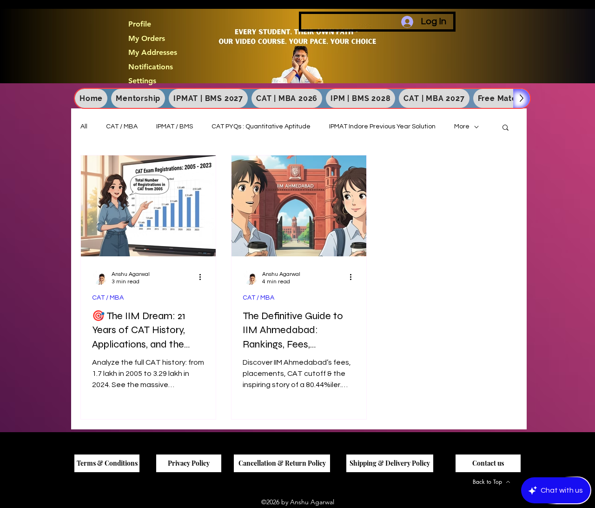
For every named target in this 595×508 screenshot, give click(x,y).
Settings (142, 81)
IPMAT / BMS (174, 126)
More (461, 126)
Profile (139, 24)
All (83, 126)
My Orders (146, 38)
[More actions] (203, 277)
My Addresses (152, 52)
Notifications (150, 67)
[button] (505, 128)
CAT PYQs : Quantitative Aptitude (261, 126)
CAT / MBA (122, 126)
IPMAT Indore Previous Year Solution (382, 126)
